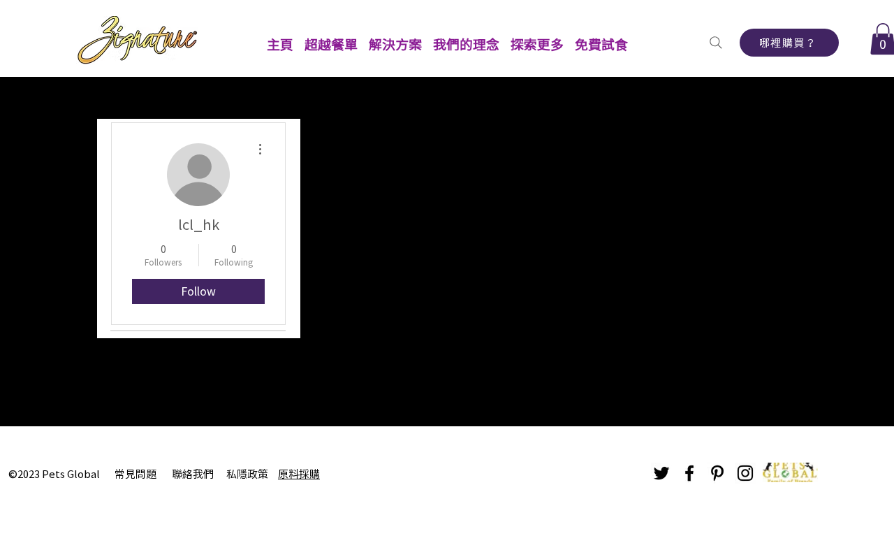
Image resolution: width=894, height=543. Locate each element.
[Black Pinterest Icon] (717, 473)
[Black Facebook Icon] (689, 473)
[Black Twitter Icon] (661, 473)
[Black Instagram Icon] (745, 473)
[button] (331, 38)
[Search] (715, 42)
